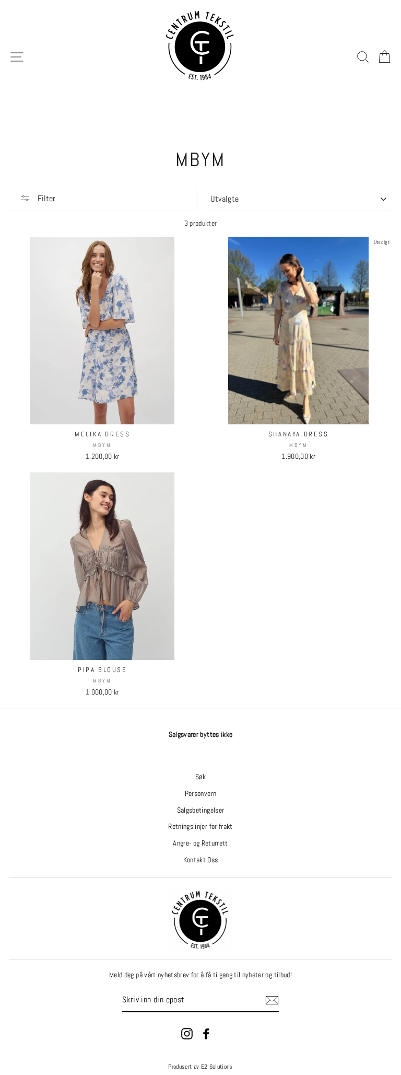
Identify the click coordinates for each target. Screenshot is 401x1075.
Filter (45, 198)
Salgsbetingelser (200, 810)
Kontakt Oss (200, 860)
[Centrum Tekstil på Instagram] (187, 1033)
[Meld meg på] (272, 1000)
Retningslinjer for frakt (200, 826)
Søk (200, 776)
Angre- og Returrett (200, 843)
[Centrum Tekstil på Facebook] (206, 1033)
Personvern (200, 793)
